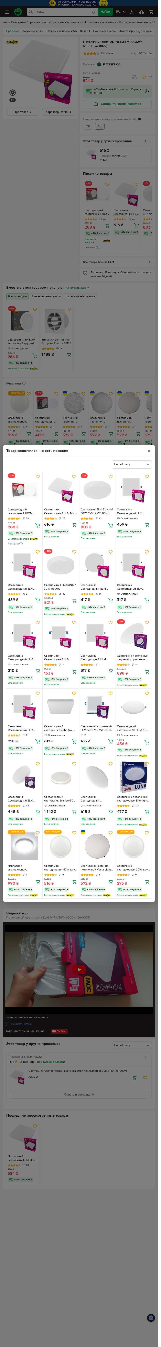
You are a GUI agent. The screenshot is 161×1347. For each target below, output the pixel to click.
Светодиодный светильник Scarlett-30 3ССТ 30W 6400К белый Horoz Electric (60, 799)
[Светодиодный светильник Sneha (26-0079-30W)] (60, 706)
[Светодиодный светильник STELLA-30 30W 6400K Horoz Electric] (133, 706)
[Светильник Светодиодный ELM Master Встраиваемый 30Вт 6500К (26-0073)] (133, 489)
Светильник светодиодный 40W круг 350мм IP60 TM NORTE (60, 868)
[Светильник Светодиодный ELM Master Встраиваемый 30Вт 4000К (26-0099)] (24, 565)
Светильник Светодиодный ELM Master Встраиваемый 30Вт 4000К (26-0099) (22, 587)
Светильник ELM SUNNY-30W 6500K (60, 587)
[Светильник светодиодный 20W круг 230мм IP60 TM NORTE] (133, 846)
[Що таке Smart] (34, 539)
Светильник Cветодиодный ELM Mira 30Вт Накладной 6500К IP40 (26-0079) (60, 512)
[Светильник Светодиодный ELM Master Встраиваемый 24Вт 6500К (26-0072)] (133, 565)
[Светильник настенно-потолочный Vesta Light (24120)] (97, 846)
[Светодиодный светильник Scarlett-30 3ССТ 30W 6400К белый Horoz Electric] (60, 777)
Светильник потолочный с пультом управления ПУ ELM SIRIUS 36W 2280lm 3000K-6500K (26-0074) (133, 658)
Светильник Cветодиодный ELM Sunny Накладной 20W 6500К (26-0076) (23, 799)
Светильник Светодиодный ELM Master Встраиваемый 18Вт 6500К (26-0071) (22, 658)
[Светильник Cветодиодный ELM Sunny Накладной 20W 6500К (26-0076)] (24, 777)
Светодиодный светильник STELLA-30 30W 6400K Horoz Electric (131, 728)
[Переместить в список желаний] (38, 476)
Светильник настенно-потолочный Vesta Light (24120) (96, 868)
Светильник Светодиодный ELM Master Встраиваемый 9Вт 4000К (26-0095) (58, 658)
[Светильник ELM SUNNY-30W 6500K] (60, 565)
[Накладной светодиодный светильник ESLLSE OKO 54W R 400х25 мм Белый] (24, 846)
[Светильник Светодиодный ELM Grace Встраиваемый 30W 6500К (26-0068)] (97, 565)
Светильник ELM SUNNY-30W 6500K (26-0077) (97, 511)
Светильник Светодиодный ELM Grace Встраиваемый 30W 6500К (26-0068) (95, 587)
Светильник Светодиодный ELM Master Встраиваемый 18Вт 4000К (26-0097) (22, 728)
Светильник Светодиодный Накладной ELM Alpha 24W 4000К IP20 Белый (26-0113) (96, 799)
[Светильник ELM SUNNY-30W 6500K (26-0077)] (97, 489)
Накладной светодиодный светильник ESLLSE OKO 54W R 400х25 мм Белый (24, 868)
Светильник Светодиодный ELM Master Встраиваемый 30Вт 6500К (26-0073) (131, 512)
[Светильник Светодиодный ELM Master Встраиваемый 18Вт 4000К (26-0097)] (24, 706)
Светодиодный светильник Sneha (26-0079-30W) (58, 728)
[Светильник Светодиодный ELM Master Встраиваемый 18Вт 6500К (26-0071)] (24, 636)
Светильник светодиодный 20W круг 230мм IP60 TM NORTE (133, 868)
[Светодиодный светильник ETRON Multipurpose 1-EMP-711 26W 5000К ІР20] (24, 489)
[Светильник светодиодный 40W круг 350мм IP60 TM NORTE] (60, 846)
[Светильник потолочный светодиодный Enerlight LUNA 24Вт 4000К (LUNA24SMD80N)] (133, 777)
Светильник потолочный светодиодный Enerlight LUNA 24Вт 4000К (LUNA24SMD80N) (132, 799)
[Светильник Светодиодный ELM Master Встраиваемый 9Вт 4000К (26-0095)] (60, 636)
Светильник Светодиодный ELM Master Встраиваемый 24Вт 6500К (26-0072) (131, 587)
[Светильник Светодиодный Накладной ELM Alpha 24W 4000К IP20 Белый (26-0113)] (97, 777)
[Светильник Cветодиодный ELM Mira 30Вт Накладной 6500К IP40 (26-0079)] (60, 489)
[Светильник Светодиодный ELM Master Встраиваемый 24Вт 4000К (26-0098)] (97, 636)
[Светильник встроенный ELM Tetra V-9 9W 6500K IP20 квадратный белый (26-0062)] (97, 706)
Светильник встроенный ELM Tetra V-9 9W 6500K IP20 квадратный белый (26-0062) (97, 728)
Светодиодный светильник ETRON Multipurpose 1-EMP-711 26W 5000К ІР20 (22, 512)
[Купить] (38, 525)
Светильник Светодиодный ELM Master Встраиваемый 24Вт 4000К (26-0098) (95, 658)
